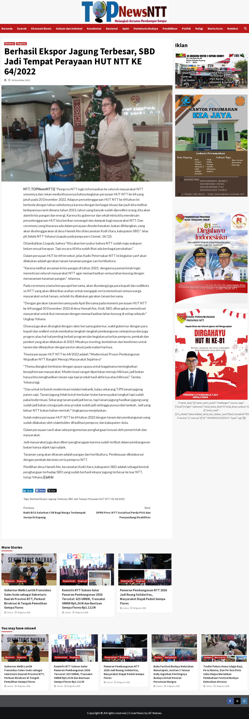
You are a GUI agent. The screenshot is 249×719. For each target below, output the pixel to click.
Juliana (10, 612)
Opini (125, 28)
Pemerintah (69, 581)
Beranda (7, 28)
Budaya (158, 657)
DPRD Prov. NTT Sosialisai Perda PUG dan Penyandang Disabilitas (123, 512)
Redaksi (232, 28)
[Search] (245, 28)
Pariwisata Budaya (146, 28)
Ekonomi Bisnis (41, 28)
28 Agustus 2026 (23, 612)
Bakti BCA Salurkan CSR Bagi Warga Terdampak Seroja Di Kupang (54, 512)
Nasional (112, 28)
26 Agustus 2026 (222, 686)
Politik (186, 28)
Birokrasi (9, 43)
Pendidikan (170, 28)
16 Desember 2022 (20, 80)
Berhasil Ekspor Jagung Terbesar (48, 498)
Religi (199, 28)
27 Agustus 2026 (173, 686)
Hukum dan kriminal (69, 28)
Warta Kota (215, 28)
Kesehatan (94, 28)
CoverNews (136, 713)
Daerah (22, 28)
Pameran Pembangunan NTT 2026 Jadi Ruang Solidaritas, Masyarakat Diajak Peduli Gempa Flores (143, 596)
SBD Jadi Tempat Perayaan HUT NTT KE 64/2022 (96, 498)
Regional (21, 43)
